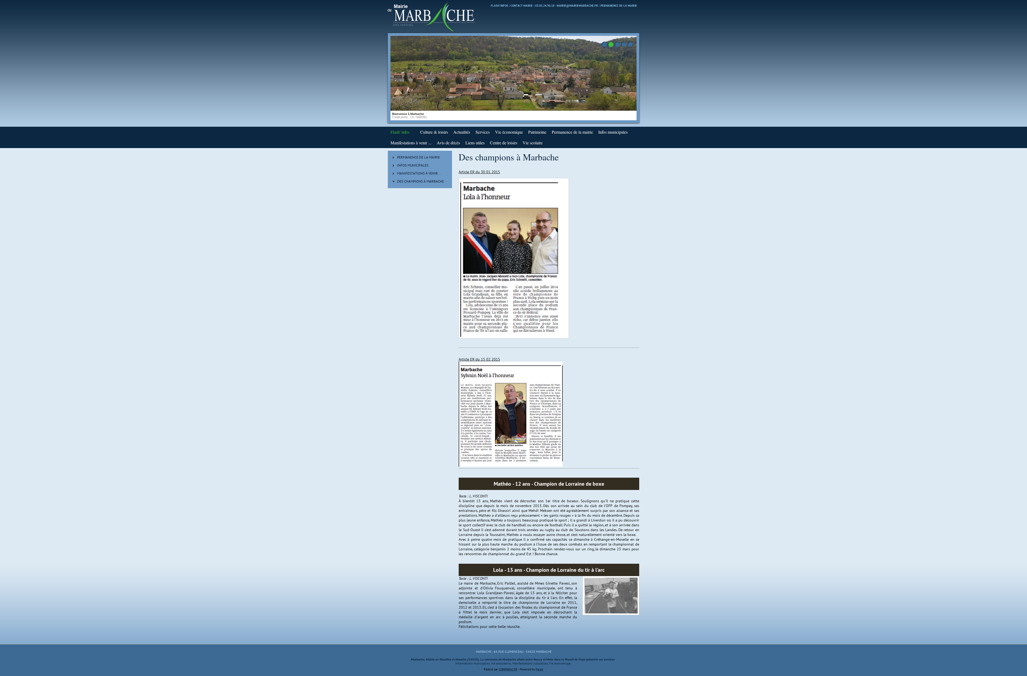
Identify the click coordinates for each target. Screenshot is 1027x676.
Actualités (461, 132)
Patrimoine (537, 132)
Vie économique (509, 132)
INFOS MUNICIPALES (412, 165)
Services (483, 132)
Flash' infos (499, 5)
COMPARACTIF (508, 669)
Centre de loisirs (503, 142)
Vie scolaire (533, 142)
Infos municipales (613, 132)
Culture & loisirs (434, 132)
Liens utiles (475, 142)
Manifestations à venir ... (410, 142)
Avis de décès (448, 142)
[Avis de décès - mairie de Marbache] (414, 132)
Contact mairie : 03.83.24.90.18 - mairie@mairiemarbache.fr (554, 5)
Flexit (539, 669)
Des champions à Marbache (420, 181)
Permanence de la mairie (618, 5)
